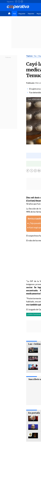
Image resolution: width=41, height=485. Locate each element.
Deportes (31, 13)
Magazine (21, 13)
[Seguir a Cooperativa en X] (19, 1)
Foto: (29, 99)
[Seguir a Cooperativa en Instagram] (22, 1)
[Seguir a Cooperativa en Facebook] (16, 1)
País (14, 13)
